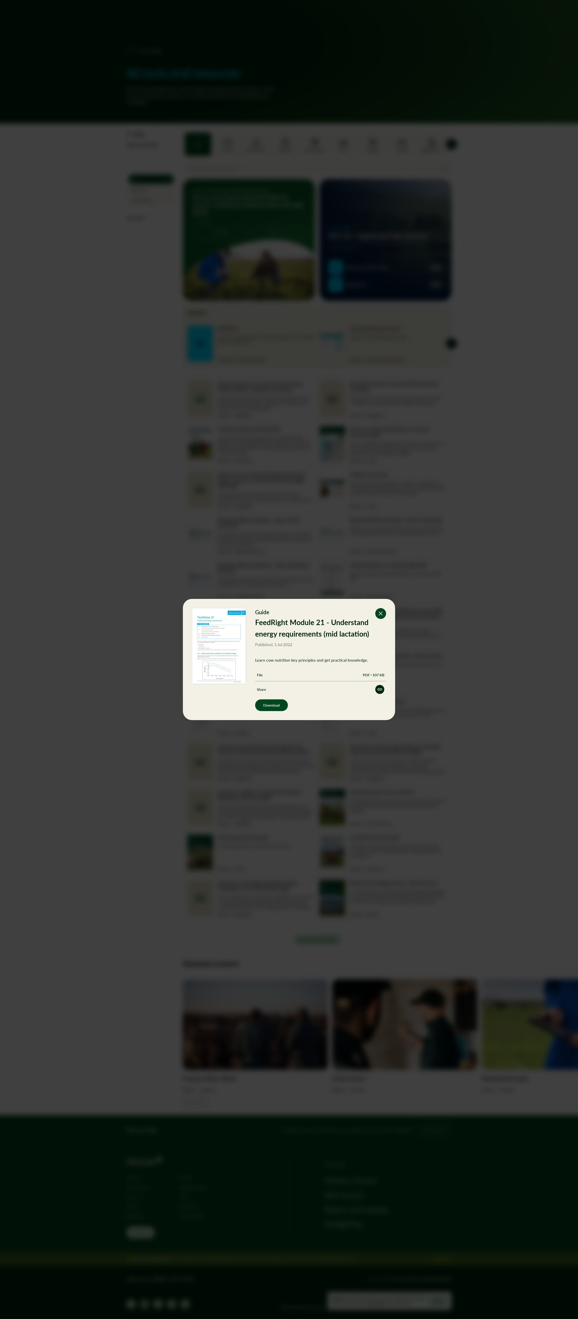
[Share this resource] (379, 689)
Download (271, 705)
